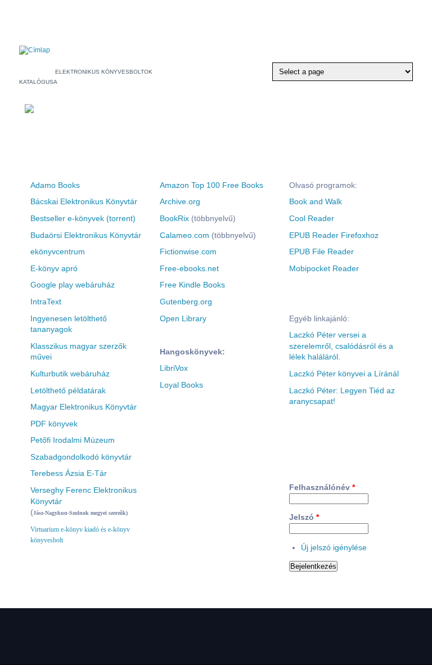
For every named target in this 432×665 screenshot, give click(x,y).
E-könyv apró (54, 268)
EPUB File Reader (321, 251)
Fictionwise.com (188, 251)
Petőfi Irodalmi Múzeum (72, 439)
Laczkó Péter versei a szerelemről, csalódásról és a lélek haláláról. (341, 345)
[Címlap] (34, 50)
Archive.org (180, 201)
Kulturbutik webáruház (70, 373)
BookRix (174, 218)
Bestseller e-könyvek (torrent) (83, 218)
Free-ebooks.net (189, 268)
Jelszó (304, 517)
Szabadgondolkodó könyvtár (81, 456)
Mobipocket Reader (324, 268)
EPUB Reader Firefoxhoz (334, 235)
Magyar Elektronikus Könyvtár (83, 406)
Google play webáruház (72, 284)
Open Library (183, 318)
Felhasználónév (322, 487)
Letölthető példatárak (68, 390)
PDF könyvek (54, 423)
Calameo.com (184, 235)
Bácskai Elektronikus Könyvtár (83, 201)
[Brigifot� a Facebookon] (261, 15)
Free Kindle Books (192, 284)
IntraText (45, 301)
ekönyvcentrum (57, 251)
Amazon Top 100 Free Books (211, 185)
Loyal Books (181, 384)
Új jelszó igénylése (334, 547)
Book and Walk (315, 201)
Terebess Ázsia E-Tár (68, 473)
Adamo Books (55, 185)
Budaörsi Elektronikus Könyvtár (85, 235)
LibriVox (174, 367)
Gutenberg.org (186, 301)
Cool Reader (311, 218)
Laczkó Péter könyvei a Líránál (344, 373)
